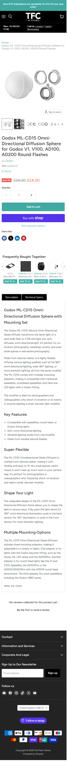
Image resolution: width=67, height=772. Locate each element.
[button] (33, 609)
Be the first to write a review (33, 610)
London (39, 26)
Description (11, 297)
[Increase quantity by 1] (31, 195)
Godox (9, 160)
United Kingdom (31, 708)
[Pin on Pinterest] (23, 238)
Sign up (52, 673)
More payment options (33, 226)
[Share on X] (10, 238)
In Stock (6, 171)
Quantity (6, 187)
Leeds (48, 26)
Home (5, 42)
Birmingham (33, 29)
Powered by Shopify (33, 754)
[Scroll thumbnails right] (61, 124)
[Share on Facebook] (4, 238)
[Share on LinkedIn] (17, 238)
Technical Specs (34, 297)
